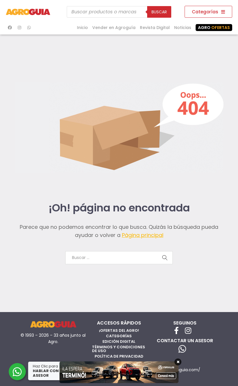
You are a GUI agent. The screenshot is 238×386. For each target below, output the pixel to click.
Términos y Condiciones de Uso (118, 349)
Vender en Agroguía (114, 27)
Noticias (182, 27)
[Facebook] (10, 27)
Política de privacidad (119, 356)
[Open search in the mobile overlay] (119, 12)
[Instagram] (19, 27)
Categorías (119, 336)
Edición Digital (118, 341)
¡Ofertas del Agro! (119, 330)
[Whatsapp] (29, 27)
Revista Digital (155, 27)
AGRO (214, 27)
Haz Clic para (49, 370)
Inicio (82, 27)
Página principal (142, 235)
